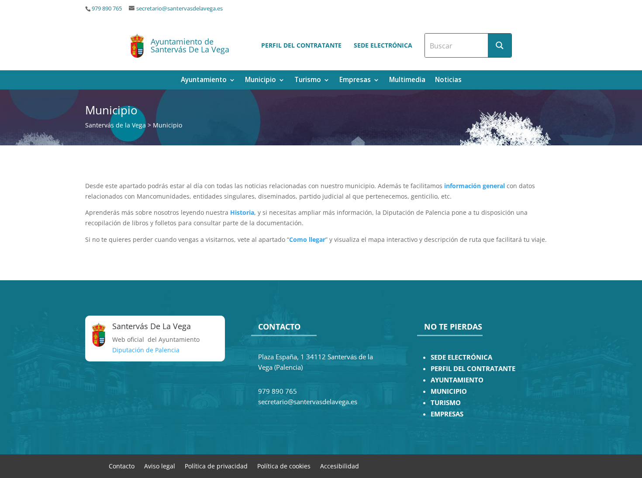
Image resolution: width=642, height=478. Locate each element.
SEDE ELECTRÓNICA (461, 357)
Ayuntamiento (204, 80)
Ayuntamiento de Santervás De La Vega (190, 45)
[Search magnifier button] (499, 45)
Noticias (448, 80)
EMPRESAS (447, 414)
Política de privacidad (216, 465)
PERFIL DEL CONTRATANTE (473, 368)
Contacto (122, 465)
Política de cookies (284, 465)
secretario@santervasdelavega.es (179, 8)
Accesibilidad (339, 465)
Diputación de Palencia (145, 350)
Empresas (355, 80)
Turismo (307, 80)
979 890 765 (107, 8)
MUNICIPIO (449, 391)
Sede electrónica (383, 45)
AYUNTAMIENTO (457, 380)
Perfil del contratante (301, 45)
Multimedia (407, 80)
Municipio (260, 80)
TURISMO (446, 402)
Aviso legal (159, 465)
